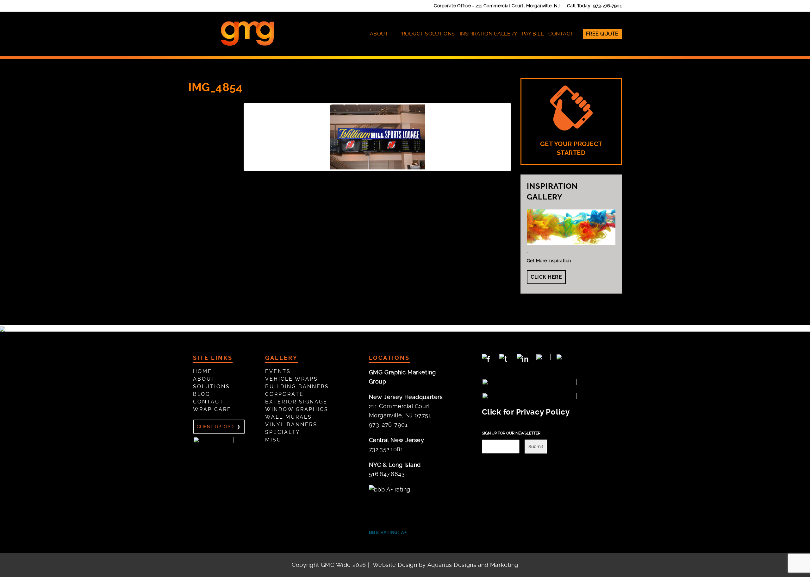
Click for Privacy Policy (526, 412)
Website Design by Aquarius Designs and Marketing (445, 564)
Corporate (284, 394)
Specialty (282, 432)
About (379, 34)
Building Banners (297, 387)
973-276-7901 (607, 5)
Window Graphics (296, 409)
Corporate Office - (497, 5)
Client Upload (215, 426)
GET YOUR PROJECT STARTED (571, 148)
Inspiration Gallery (488, 34)
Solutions (211, 387)
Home (202, 371)
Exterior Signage (296, 402)
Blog (201, 394)
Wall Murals (288, 417)
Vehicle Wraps (291, 379)
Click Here (546, 277)
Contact (561, 34)
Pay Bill (533, 34)
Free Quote (602, 34)
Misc (273, 440)
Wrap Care (212, 409)
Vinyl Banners (291, 425)
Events (278, 371)
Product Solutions (426, 34)
